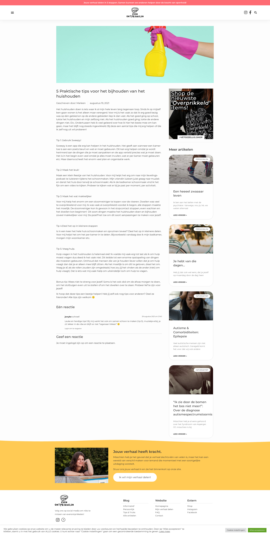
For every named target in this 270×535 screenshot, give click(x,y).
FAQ (157, 512)
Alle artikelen (129, 515)
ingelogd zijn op (75, 343)
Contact (159, 515)
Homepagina (161, 506)
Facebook (192, 512)
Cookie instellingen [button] (236, 530)
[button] (12, 12)
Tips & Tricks (129, 512)
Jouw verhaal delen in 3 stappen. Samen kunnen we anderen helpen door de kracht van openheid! (135, 2)
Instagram (192, 509)
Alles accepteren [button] (257, 530)
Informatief (128, 506)
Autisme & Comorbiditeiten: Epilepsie (186, 332)
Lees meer (164, 531)
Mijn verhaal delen (164, 509)
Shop (189, 506)
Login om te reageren (73, 328)
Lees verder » (180, 215)
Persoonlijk (128, 509)
